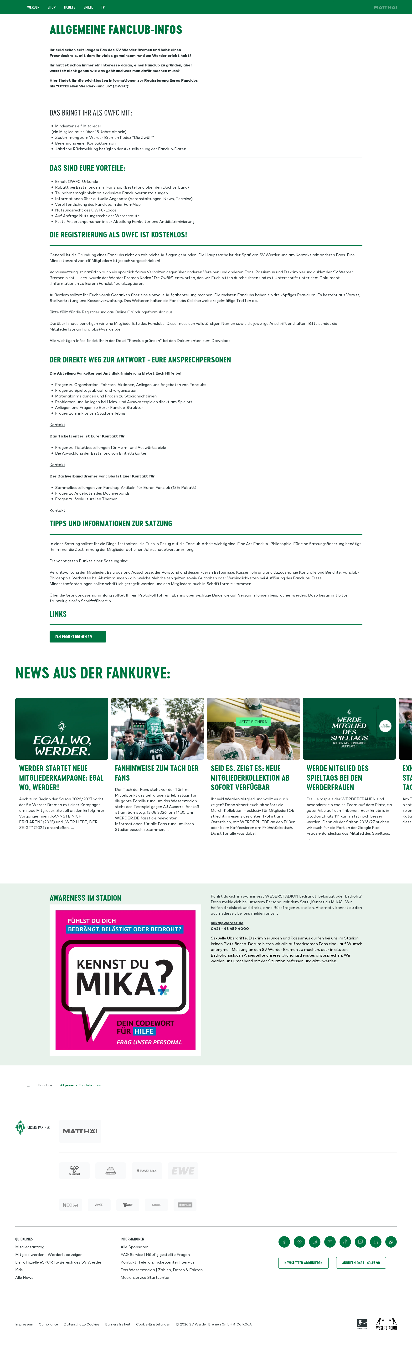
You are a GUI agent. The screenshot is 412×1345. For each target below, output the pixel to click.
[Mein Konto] (364, 7)
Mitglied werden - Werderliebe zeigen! (49, 1254)
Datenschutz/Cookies (81, 1324)
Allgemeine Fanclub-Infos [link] (80, 1085)
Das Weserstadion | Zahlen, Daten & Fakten (162, 1269)
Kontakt (57, 424)
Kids (19, 1269)
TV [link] (103, 7)
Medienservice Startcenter (145, 1277)
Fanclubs (45, 1085)
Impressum (24, 1324)
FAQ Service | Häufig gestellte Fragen (155, 1254)
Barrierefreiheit (117, 1324)
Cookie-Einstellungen (153, 1324)
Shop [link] (51, 7)
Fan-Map (132, 204)
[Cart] (351, 7)
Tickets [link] (69, 7)
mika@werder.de (227, 922)
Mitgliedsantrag (29, 1247)
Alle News (24, 1277)
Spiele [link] (88, 7)
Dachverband (175, 187)
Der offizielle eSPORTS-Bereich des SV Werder (58, 1262)
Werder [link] (33, 7)
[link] (385, 7)
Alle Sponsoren (135, 1247)
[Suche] (337, 7)
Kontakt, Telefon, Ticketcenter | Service (158, 1262)
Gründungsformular (146, 311)
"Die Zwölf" (143, 137)
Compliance (48, 1324)
